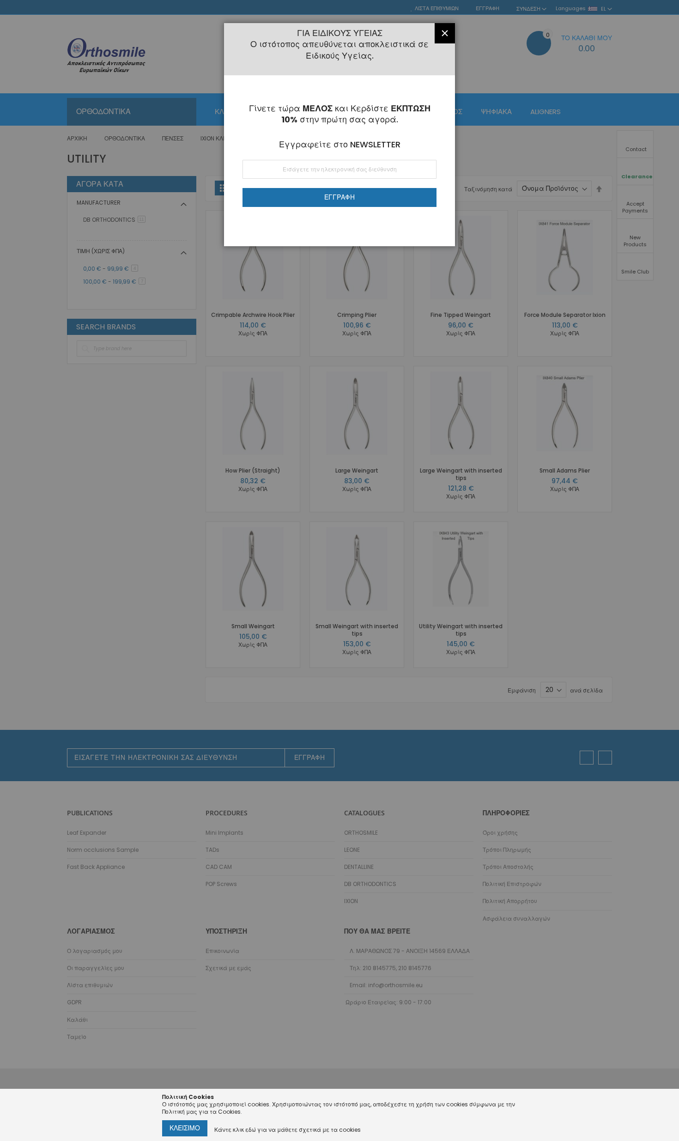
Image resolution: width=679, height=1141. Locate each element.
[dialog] (339, 570)
